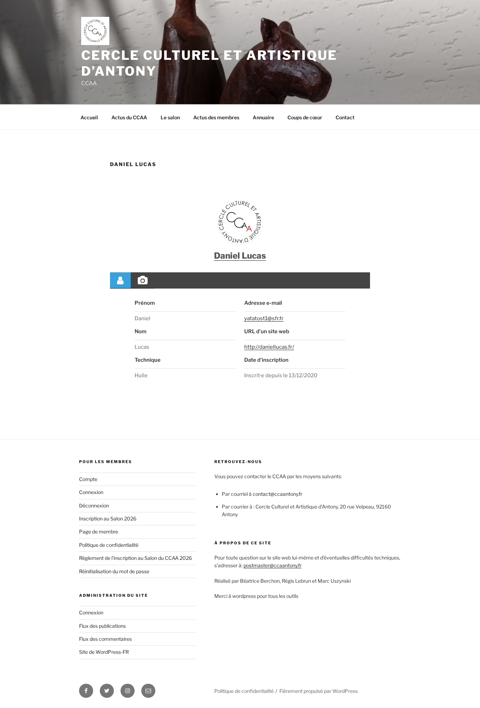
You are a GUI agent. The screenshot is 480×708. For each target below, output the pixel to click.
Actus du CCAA (129, 117)
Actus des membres (216, 117)
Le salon (170, 117)
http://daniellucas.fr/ (269, 347)
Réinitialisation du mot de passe (114, 571)
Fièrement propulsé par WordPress (318, 691)
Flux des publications (102, 626)
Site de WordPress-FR (104, 652)
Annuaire (263, 117)
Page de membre (98, 532)
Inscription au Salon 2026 (107, 518)
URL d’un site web (266, 331)
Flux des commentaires (105, 639)
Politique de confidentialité (108, 545)
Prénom (145, 303)
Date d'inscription (266, 360)
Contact (345, 117)
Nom (141, 331)
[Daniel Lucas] (240, 221)
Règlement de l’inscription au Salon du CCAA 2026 (135, 558)
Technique (148, 360)
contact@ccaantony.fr (277, 494)
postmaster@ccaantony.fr (272, 565)
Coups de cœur (304, 117)
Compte (88, 479)
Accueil (89, 117)
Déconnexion (94, 505)
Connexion (91, 492)
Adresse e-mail (263, 303)
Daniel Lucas (240, 256)
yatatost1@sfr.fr (264, 318)
